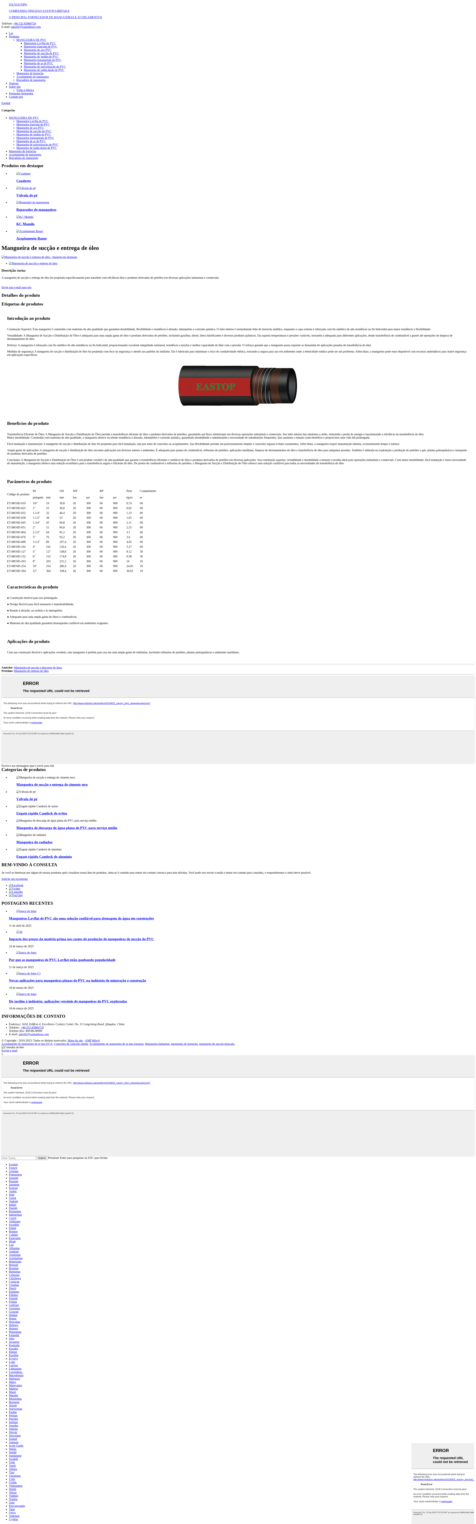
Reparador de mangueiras (36, 210)
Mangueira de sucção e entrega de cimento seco (52, 784)
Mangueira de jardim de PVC (41, 56)
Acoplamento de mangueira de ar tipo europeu (116, 1043)
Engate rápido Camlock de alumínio (44, 857)
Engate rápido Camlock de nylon (41, 813)
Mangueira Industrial (157, 1043)
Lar (11, 33)
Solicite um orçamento (14, 879)
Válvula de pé (26, 195)
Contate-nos (16, 96)
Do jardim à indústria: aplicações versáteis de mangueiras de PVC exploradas (68, 1001)
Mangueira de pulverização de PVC (45, 66)
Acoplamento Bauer (31, 238)
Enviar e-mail (9, 1050)
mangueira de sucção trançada (216, 1043)
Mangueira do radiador (34, 842)
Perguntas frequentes (21, 93)
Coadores (23, 181)
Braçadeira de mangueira (31, 80)
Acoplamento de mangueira (32, 76)
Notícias (14, 83)
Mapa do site (75, 1040)
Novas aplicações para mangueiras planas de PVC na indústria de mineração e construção (77, 980)
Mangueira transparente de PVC (43, 60)
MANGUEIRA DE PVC (31, 39)
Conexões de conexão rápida (71, 1043)
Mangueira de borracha (30, 73)
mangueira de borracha (184, 1043)
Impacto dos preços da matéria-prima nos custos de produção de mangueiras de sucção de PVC (81, 939)
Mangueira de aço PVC (38, 50)
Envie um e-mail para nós (16, 287)
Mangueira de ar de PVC (38, 63)
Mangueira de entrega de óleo (31, 670)
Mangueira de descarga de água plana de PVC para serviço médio (66, 828)
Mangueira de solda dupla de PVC (44, 70)
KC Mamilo (25, 224)
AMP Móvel (92, 1040)
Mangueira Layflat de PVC (40, 43)
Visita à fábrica (25, 90)
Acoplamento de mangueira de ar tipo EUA (27, 1043)
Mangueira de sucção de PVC (41, 53)
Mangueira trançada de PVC (40, 46)
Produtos (14, 36)
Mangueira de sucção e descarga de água (38, 667)
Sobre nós (15, 86)
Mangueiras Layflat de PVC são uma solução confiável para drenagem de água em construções (81, 918)
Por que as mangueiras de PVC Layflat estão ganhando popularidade (62, 960)
